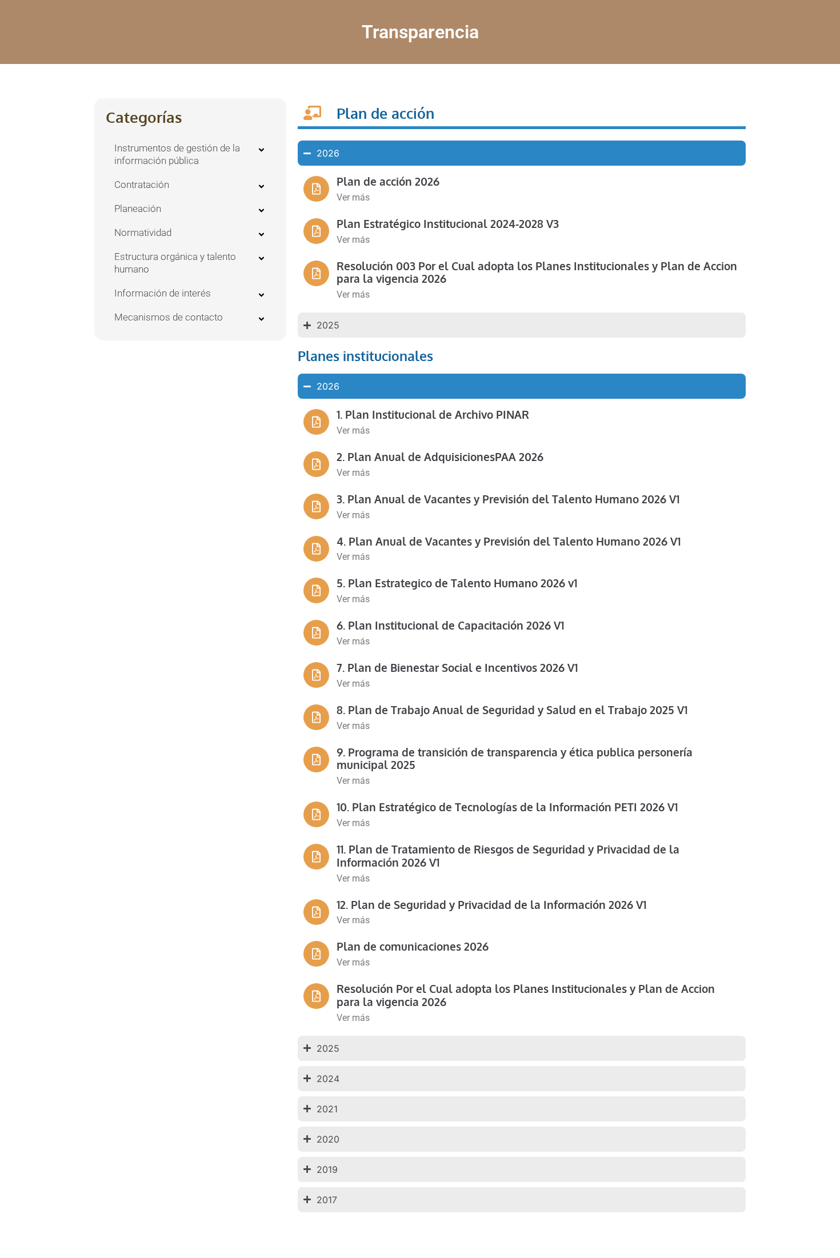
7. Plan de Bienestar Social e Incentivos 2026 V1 (457, 667)
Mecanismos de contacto (168, 317)
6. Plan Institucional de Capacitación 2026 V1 (450, 625)
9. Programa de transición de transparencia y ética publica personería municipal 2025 (515, 758)
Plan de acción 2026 (388, 181)
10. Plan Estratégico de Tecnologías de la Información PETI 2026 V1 (507, 807)
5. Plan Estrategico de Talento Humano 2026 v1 (457, 583)
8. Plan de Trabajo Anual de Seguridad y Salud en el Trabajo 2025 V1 (512, 709)
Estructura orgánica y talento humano (175, 263)
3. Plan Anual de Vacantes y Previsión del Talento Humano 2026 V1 (508, 499)
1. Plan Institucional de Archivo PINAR (433, 414)
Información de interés (162, 293)
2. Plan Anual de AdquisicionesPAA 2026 (440, 456)
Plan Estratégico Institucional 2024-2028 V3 (448, 223)
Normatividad (142, 232)
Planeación (137, 208)
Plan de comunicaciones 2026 (413, 946)
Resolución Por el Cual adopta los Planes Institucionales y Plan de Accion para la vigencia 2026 (526, 994)
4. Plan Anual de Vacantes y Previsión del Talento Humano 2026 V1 (509, 541)
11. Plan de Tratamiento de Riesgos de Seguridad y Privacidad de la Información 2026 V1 (508, 855)
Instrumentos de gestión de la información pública (177, 154)
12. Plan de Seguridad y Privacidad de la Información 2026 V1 (491, 904)
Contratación (141, 184)
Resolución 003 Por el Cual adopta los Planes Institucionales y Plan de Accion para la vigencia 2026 (537, 272)
